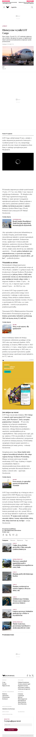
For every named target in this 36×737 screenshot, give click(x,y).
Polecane (12, 540)
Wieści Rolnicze (22, 702)
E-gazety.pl (21, 695)
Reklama (4, 694)
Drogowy (15, 479)
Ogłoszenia (5, 695)
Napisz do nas (6, 685)
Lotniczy (4, 26)
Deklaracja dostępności (24, 689)
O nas (3, 682)
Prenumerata (5, 697)
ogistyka (13, 7)
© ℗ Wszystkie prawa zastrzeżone (11, 530)
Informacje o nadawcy (24, 687)
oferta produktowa (7, 714)
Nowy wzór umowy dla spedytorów (21, 328)
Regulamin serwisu (23, 685)
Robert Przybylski (7, 133)
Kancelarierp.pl (22, 700)
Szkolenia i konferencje (8, 709)
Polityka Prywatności (23, 682)
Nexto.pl (20, 697)
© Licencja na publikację (9, 529)
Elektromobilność (17, 219)
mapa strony (5, 711)
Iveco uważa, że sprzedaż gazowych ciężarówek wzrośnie (21, 483)
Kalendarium (21, 711)
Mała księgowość (22, 699)
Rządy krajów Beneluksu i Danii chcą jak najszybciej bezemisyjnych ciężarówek (22, 223)
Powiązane (5, 540)
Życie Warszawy (22, 704)
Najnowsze (20, 540)
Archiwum (5, 699)
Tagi (26, 540)
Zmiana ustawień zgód (24, 684)
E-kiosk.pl (20, 694)
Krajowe (14, 324)
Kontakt (4, 684)
